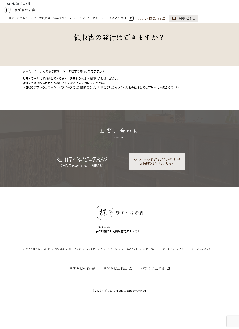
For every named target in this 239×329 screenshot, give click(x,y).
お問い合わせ (150, 249)
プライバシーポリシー (174, 249)
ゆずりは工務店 (115, 268)
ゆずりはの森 (79, 268)
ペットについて (80, 18)
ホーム (27, 71)
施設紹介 (44, 18)
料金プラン (60, 18)
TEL (151, 18)
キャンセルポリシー (202, 249)
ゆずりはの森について (22, 18)
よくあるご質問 (116, 18)
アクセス (98, 18)
